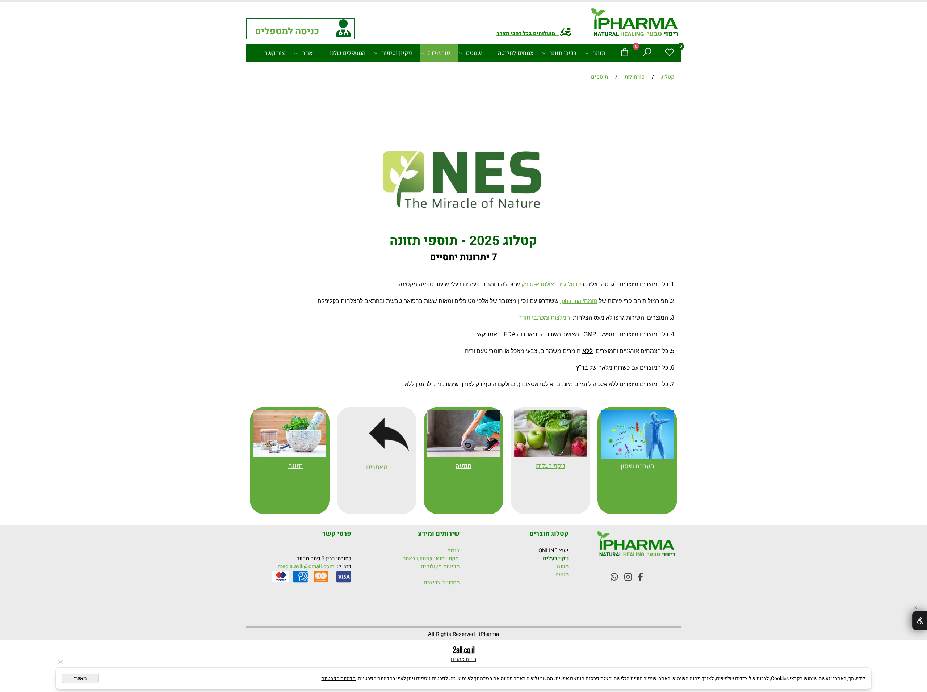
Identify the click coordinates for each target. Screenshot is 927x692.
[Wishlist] (669, 53)
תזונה (598, 53)
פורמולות (439, 53)
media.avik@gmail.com (307, 566)
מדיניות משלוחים (440, 566)
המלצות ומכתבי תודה (544, 318)
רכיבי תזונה (562, 53)
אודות (453, 550)
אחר (307, 53)
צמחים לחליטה (515, 53)
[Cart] (625, 53)
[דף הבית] (635, 23)
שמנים (474, 53)
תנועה (463, 466)
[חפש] (647, 53)
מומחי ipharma (578, 301)
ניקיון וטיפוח (396, 53)
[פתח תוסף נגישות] (919, 620)
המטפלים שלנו (347, 53)
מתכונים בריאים (442, 582)
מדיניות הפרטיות (338, 678)
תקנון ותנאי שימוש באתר (431, 558)
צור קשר (274, 53)
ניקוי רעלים (556, 558)
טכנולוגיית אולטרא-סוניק (551, 284)
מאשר (80, 678)
